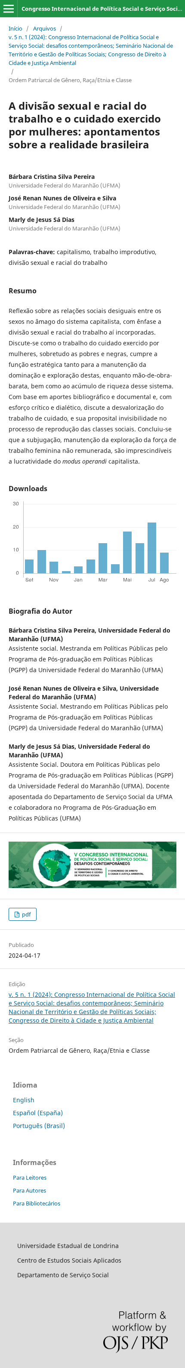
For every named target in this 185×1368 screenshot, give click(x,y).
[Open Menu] (8, 8)
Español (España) (38, 1113)
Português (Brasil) (39, 1126)
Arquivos (44, 28)
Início (15, 28)
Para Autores (29, 1190)
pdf (26, 914)
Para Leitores (29, 1177)
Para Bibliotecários (36, 1203)
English (23, 1100)
